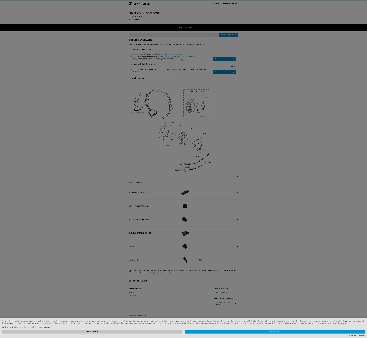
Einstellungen (92, 332)
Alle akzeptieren (275, 332)
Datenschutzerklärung (360, 335)
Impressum (351, 335)
